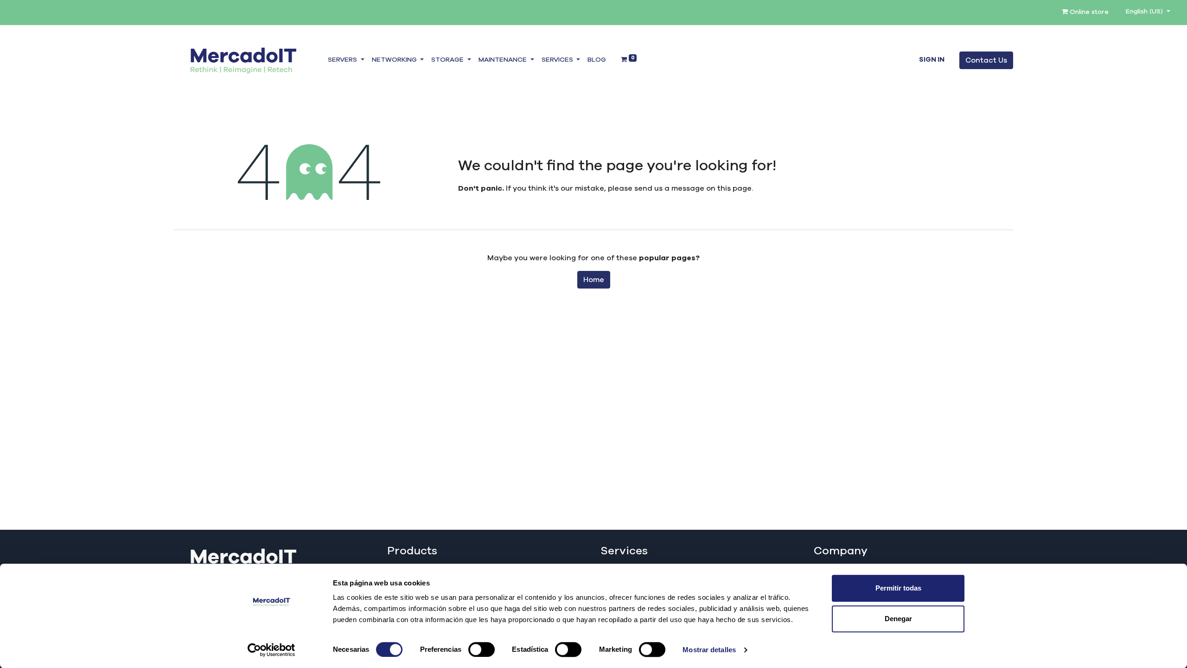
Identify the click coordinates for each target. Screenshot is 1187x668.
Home (593, 279)
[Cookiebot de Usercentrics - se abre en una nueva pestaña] (271, 650)
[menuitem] (597, 60)
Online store (1088, 12)
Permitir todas (898, 588)
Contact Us (986, 60)
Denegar (898, 619)
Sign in (931, 60)
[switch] (481, 649)
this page (734, 188)
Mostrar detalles (709, 650)
